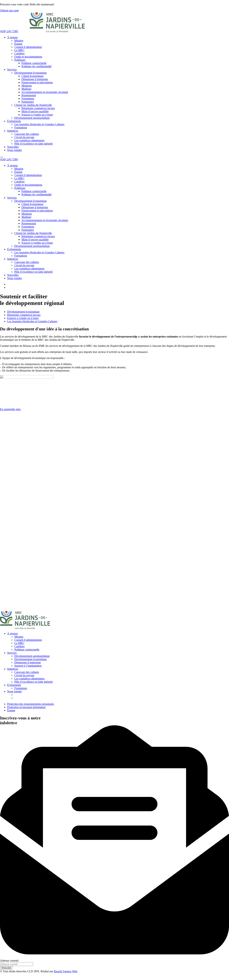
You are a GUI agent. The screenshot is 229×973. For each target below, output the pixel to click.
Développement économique (30, 72)
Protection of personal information (26, 707)
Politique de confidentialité (36, 66)
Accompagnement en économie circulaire (44, 92)
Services (12, 69)
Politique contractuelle (34, 63)
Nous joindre (14, 150)
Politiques (19, 59)
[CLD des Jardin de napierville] (57, 31)
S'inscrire (6, 968)
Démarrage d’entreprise (34, 79)
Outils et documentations (28, 56)
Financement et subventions (37, 82)
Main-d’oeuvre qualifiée (35, 111)
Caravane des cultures (26, 133)
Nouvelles (13, 146)
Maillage (26, 88)
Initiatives (12, 130)
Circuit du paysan (24, 137)
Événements (14, 121)
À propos (12, 37)
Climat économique (32, 75)
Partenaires (27, 101)
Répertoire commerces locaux (38, 108)
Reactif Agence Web (65, 971)
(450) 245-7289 (9, 31)
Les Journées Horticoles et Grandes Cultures (39, 124)
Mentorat (26, 85)
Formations (27, 98)
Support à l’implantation (28, 665)
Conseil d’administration (28, 46)
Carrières (19, 53)
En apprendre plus (10, 409)
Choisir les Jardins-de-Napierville (33, 104)
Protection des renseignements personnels (30, 703)
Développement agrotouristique (32, 117)
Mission (18, 40)
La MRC (19, 50)
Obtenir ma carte (9, 10)
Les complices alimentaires (29, 140)
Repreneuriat (28, 95)
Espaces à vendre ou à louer (37, 114)
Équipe (18, 43)
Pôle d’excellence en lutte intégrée (33, 143)
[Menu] (1, 157)
